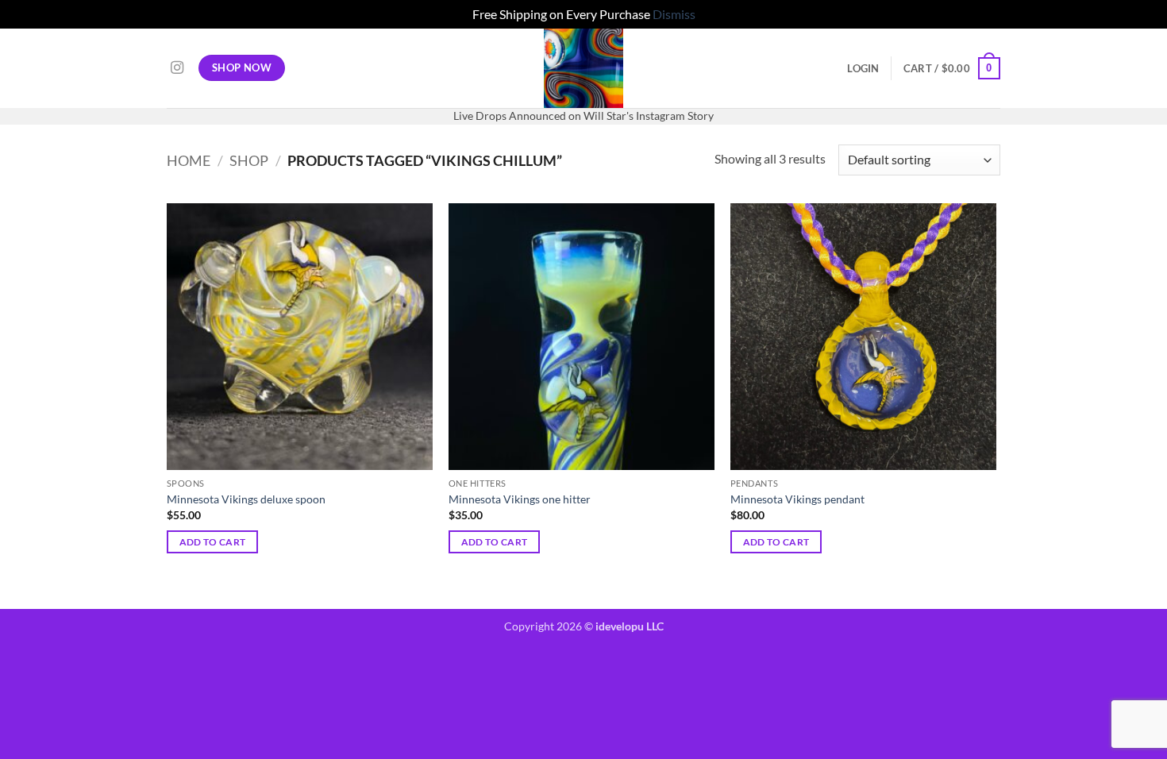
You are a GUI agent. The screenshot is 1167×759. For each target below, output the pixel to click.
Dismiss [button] (674, 13)
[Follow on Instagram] (177, 68)
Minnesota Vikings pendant (797, 499)
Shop (248, 160)
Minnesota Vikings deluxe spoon (246, 499)
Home (188, 160)
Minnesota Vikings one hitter (520, 499)
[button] (863, 68)
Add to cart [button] (212, 542)
